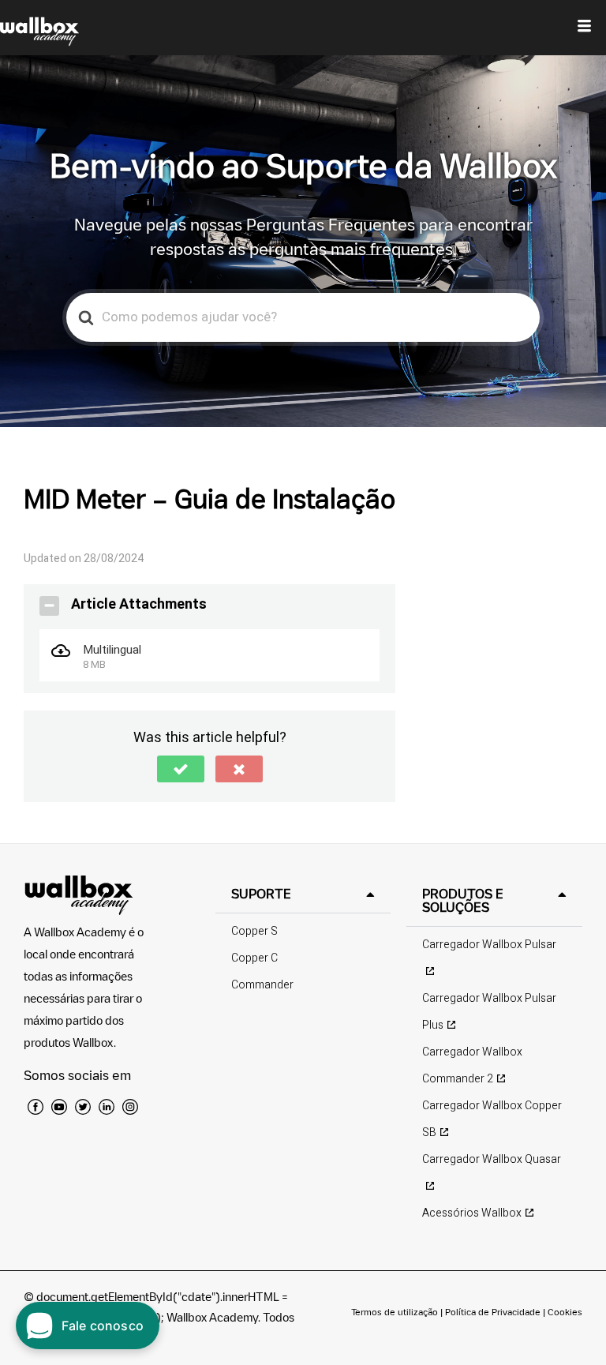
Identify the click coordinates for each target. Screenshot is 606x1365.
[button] (180, 769)
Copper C (254, 958)
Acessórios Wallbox (472, 1213)
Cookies (565, 1311)
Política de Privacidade (493, 1311)
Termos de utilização (395, 1311)
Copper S (254, 931)
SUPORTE (261, 893)
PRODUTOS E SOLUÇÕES (462, 900)
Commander (262, 985)
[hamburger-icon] (584, 27)
